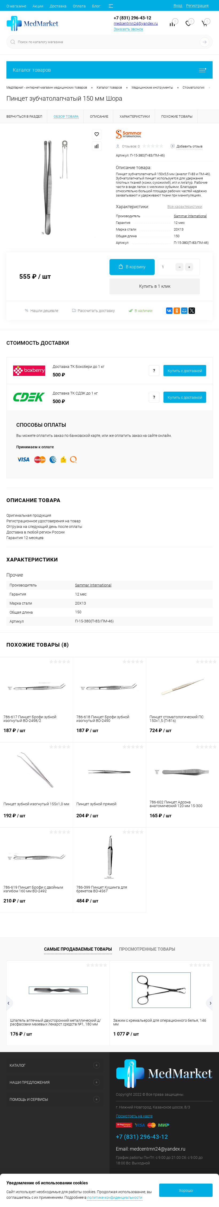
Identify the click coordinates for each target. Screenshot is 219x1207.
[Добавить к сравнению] (96, 146)
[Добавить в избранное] (96, 134)
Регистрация (197, 5)
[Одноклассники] (177, 310)
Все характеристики (184, 206)
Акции (38, 6)
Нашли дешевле (44, 311)
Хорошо (186, 1190)
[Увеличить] (55, 188)
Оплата (79, 6)
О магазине (16, 6)
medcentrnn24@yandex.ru (136, 23)
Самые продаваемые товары (78, 949)
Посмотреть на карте (134, 1116)
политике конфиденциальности (114, 1197)
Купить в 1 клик (154, 286)
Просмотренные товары (147, 949)
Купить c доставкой (185, 371)
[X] (192, 310)
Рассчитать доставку (96, 311)
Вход (178, 5)
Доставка (58, 6)
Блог (96, 6)
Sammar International (190, 216)
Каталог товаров (32, 70)
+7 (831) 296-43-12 (132, 17)
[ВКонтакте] (169, 310)
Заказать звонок (128, 29)
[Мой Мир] (184, 310)
